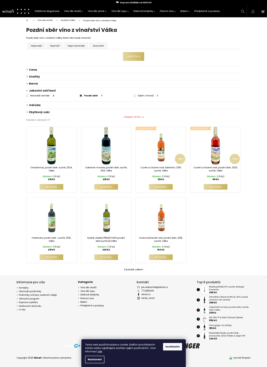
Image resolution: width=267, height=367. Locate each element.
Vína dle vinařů (88, 287)
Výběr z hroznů (148, 95)
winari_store (148, 298)
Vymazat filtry (132, 117)
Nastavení (95, 359)
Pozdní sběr (93, 95)
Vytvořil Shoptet (241, 357)
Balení (83, 302)
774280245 (147, 290)
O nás (22, 309)
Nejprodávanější (76, 45)
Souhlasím (172, 346)
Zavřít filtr (133, 56)
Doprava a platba (28, 302)
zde (100, 351)
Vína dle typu (87, 291)
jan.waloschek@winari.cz (154, 287)
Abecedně (98, 45)
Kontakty (24, 287)
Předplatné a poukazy (92, 305)
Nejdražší (55, 45)
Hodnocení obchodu (30, 306)
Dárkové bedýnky (89, 294)
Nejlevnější (36, 45)
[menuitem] (47, 11)
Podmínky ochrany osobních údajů (38, 295)
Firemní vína (87, 298)
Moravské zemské (42, 95)
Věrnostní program (29, 298)
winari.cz (146, 294)
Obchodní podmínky (30, 291)
